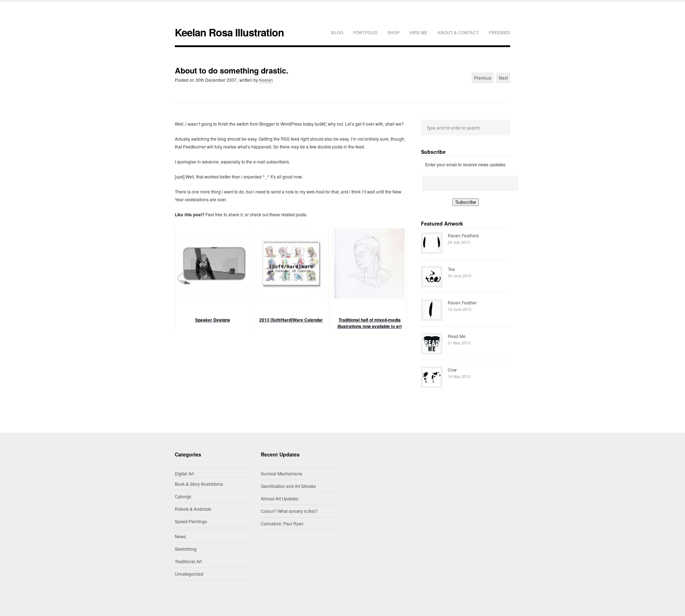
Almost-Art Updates (279, 498)
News (180, 536)
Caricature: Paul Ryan (282, 523)
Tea (451, 269)
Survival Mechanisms (281, 473)
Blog (337, 32)
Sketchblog (186, 549)
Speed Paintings (191, 521)
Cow (452, 370)
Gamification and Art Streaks (288, 486)
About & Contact (458, 32)
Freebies (499, 32)
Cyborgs (183, 496)
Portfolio (365, 32)
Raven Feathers (463, 235)
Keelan (266, 80)
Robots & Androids (193, 509)
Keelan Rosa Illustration (229, 32)
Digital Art (184, 473)
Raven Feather (462, 302)
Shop (393, 32)
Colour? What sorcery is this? (289, 511)
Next (503, 78)
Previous (482, 78)
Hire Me (418, 32)
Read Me (457, 336)
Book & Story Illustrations (199, 484)
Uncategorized (189, 574)
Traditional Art (188, 561)
